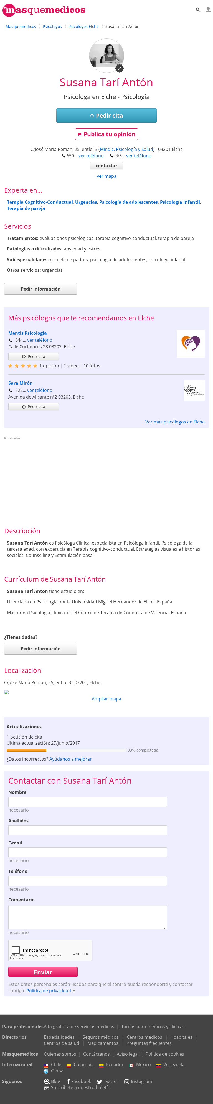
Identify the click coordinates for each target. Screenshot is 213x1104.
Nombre (17, 792)
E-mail (15, 843)
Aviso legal (128, 1054)
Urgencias (86, 202)
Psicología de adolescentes (128, 202)
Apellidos (18, 821)
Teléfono (17, 871)
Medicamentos (102, 1043)
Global (58, 1071)
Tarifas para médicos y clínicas (153, 1027)
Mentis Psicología (27, 333)
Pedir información (41, 289)
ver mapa (106, 176)
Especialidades (59, 1037)
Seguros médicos (101, 1037)
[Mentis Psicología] (191, 356)
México (143, 1064)
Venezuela (174, 1064)
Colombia (84, 1064)
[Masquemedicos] (44, 14)
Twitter (111, 1081)
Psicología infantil (180, 202)
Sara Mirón (20, 383)
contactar (106, 166)
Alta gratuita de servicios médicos (79, 1027)
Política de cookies (165, 1054)
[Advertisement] (106, 481)
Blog (55, 1081)
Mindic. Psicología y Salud (126, 149)
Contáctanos (96, 1054)
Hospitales (181, 1037)
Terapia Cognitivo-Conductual (40, 202)
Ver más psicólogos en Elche (175, 422)
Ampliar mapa (106, 699)
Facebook (81, 1081)
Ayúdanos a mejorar (70, 759)
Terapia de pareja (26, 208)
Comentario (21, 900)
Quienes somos (60, 1054)
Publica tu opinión (109, 134)
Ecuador (115, 1064)
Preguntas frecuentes (149, 1043)
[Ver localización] (106, 692)
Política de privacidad (48, 991)
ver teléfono (91, 156)
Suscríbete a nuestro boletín (80, 1087)
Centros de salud (61, 1043)
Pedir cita (109, 115)
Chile (56, 1064)
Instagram (141, 1081)
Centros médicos (144, 1037)
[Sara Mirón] (194, 399)
